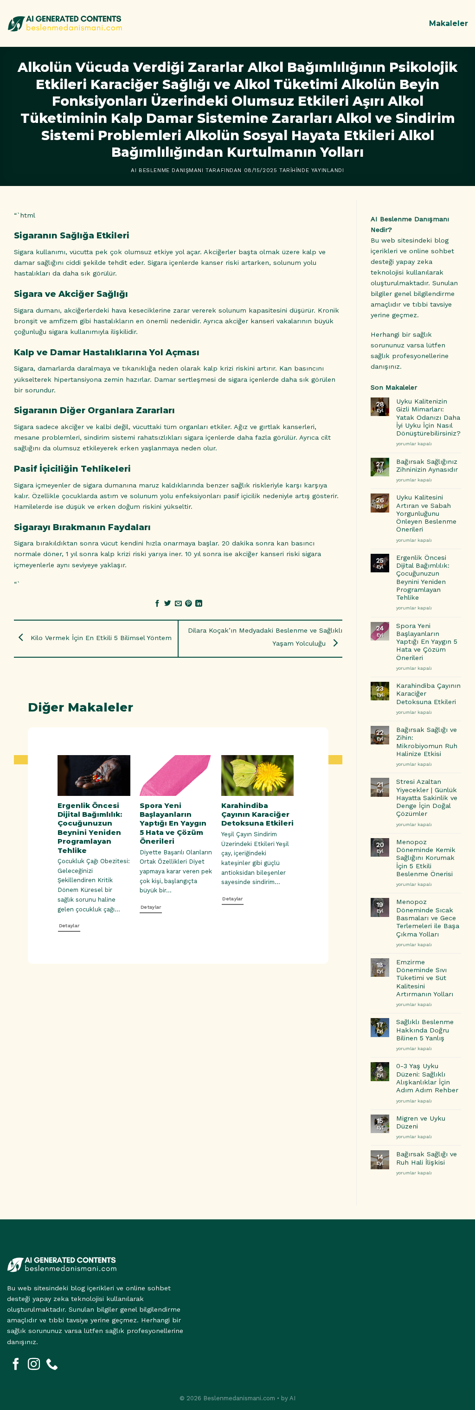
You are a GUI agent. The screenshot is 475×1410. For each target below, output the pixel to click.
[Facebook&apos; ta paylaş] (157, 604)
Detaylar (67, 926)
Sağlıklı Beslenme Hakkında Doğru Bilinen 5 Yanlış (425, 1030)
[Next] (301, 840)
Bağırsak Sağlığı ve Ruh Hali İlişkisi (426, 1158)
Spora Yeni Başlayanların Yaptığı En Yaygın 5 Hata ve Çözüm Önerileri (170, 823)
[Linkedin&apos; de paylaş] (198, 604)
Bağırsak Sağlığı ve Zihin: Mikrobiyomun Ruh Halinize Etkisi (426, 741)
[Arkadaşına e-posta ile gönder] (178, 604)
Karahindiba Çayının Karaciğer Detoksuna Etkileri (255, 814)
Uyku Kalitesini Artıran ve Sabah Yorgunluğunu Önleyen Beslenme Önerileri (426, 513)
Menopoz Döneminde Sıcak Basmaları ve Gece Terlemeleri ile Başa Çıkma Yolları (427, 917)
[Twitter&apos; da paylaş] (167, 604)
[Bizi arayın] (52, 1365)
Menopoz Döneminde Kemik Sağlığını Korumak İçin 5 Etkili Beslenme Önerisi (426, 858)
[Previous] (46, 840)
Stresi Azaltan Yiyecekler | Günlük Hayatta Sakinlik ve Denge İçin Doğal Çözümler (426, 797)
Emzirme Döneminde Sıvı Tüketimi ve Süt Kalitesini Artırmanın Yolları (424, 978)
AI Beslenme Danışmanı (167, 170)
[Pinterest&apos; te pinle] (188, 604)
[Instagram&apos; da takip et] (34, 1365)
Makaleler (448, 23)
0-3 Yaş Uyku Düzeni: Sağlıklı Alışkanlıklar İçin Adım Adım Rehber (427, 1078)
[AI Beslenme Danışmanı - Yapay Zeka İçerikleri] (65, 23)
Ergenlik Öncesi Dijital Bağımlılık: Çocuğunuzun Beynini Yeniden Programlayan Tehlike (87, 828)
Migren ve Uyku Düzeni (420, 1122)
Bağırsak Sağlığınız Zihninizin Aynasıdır (427, 465)
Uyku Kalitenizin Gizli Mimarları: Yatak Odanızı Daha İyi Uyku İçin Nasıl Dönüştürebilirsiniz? (428, 417)
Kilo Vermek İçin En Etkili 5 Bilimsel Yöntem (100, 637)
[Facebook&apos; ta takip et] (16, 1365)
